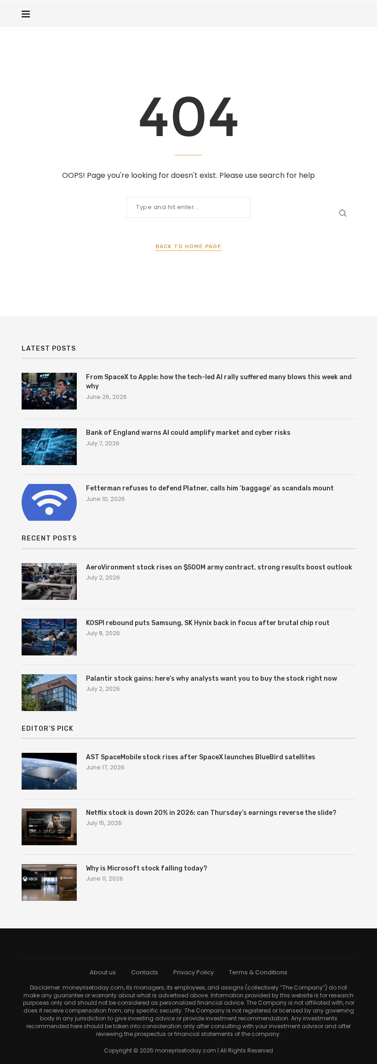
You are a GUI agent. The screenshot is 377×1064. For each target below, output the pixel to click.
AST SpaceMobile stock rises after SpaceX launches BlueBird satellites (200, 757)
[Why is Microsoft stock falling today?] (49, 882)
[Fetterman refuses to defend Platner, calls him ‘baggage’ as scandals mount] (49, 502)
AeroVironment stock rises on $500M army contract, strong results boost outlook (219, 567)
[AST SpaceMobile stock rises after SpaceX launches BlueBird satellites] (49, 771)
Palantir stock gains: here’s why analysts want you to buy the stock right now (211, 679)
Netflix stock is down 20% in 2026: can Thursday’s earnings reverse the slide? (211, 813)
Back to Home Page (188, 246)
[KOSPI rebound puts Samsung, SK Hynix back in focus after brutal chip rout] (49, 637)
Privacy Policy (193, 972)
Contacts (144, 972)
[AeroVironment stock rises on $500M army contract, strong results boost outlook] (49, 581)
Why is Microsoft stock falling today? (146, 868)
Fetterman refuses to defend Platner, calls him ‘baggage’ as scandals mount (210, 488)
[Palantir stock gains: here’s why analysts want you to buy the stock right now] (49, 692)
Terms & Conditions (258, 972)
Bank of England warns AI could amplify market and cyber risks (188, 433)
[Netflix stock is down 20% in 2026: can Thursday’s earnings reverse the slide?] (49, 826)
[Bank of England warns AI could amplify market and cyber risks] (49, 446)
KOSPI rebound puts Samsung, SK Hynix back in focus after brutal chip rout (208, 623)
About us (103, 972)
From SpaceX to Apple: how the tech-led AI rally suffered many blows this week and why (219, 381)
